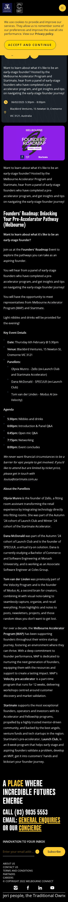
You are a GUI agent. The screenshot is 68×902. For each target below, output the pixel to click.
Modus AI (46, 394)
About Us (9, 863)
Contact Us (10, 867)
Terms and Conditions (18, 870)
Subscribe (54, 852)
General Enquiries (39, 820)
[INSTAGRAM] (16, 888)
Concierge (30, 828)
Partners (9, 874)
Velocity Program (20, 585)
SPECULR (41, 382)
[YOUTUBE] (52, 888)
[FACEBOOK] (28, 888)
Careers (8, 877)
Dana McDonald (21, 382)
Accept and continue (30, 45)
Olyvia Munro (20, 369)
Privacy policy (44, 34)
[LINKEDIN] (40, 888)
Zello (34, 369)
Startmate (37, 308)
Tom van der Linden (24, 394)
